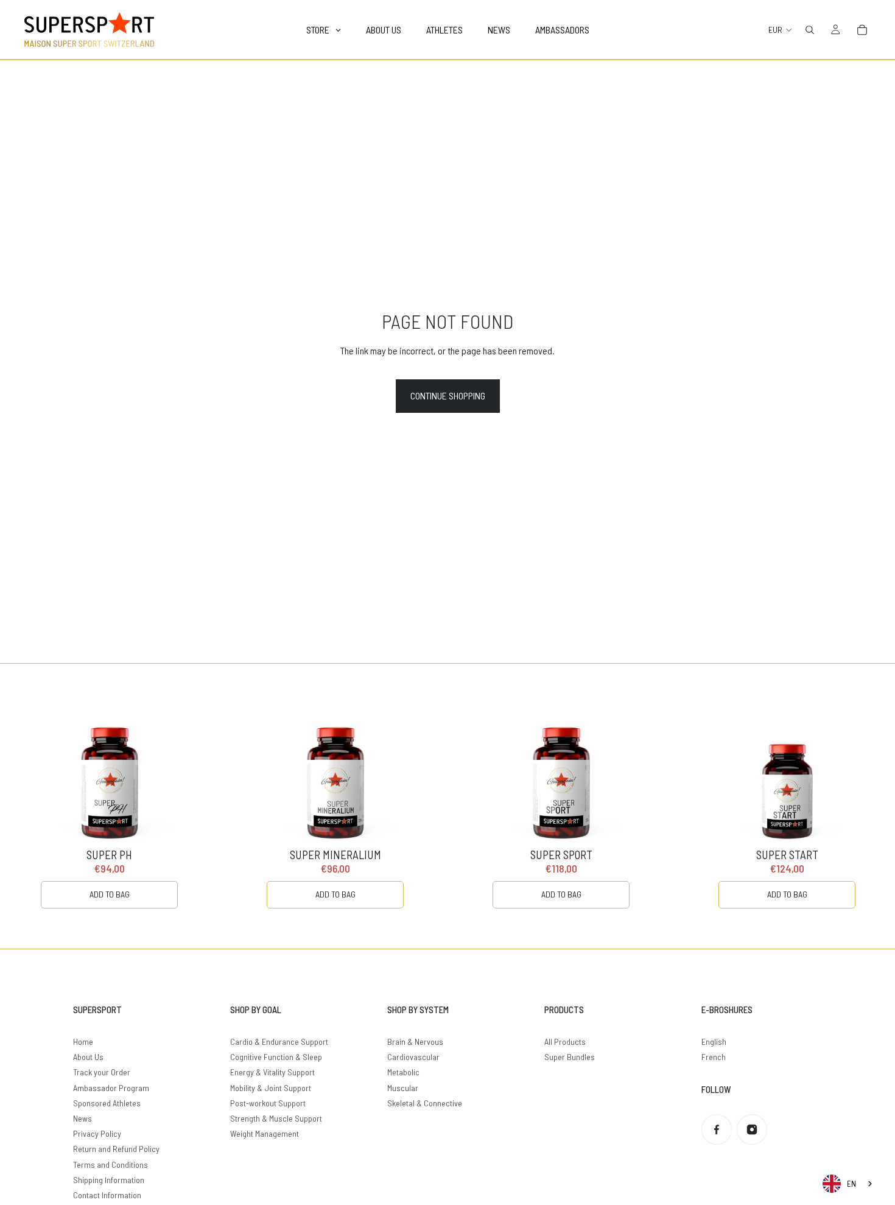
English (713, 1041)
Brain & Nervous (415, 1041)
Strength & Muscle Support (276, 1118)
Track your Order (101, 1072)
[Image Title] (716, 1129)
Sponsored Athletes (107, 1103)
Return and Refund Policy (116, 1149)
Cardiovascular (413, 1057)
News (82, 1118)
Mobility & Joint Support (270, 1088)
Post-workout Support (268, 1103)
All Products (565, 1041)
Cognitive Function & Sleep (276, 1057)
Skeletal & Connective (424, 1103)
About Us (88, 1057)
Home (83, 1041)
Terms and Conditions (110, 1164)
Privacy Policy (97, 1133)
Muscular (402, 1088)
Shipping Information (108, 1180)
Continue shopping (447, 395)
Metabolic (403, 1072)
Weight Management (264, 1133)
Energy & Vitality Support (272, 1072)
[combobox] (848, 1183)
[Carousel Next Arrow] (861, 806)
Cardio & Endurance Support (279, 1041)
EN (851, 1184)
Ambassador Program (111, 1088)
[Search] (809, 29)
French (713, 1057)
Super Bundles (569, 1057)
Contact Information (107, 1195)
